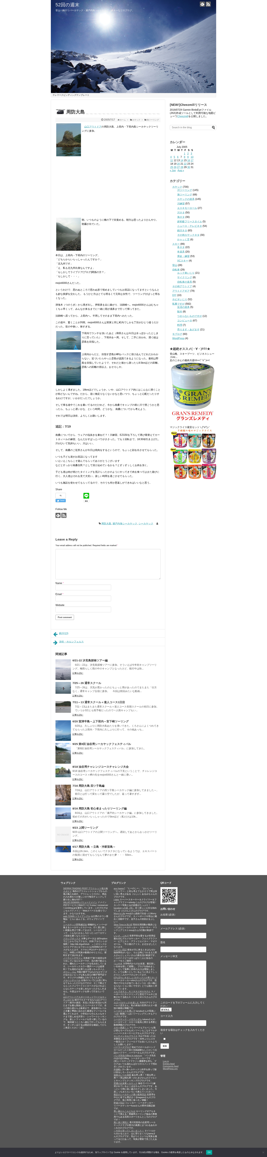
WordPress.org (170, 1068)
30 (188, 167)
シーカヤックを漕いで (124, 1011)
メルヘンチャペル (72, 980)
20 (178, 163)
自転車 (176, 269)
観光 (179, 311)
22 (185, 163)
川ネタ (181, 212)
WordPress (178, 338)
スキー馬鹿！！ (121, 1027)
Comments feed (170, 1066)
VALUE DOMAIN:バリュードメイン (80, 902)
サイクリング (184, 277)
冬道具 (181, 251)
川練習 (181, 203)
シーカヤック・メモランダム (128, 1019)
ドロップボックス (72, 938)
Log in (166, 1061)
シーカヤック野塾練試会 (75, 924)
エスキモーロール (187, 208)
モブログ (177, 334)
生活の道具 (183, 307)
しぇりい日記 (120, 949)
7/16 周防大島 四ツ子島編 (88, 785)
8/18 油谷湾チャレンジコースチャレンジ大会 (100, 766)
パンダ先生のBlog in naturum (128, 1055)
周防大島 (106, 523)
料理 (179, 325)
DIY (174, 295)
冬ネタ (181, 247)
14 (181, 160)
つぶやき (118, 963)
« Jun (173, 170)
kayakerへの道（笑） (124, 908)
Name (59, 583)
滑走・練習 (183, 256)
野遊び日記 (119, 1103)
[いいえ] (263, 1152)
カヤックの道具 (186, 199)
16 (188, 160)
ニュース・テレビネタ (189, 226)
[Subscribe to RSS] (208, 4)
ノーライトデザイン (73, 958)
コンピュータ (184, 320)
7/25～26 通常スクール (86, 683)
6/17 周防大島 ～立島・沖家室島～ (94, 846)
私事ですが (178, 304)
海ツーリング (184, 194)
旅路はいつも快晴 (122, 1075)
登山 (174, 265)
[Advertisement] (81, 184)
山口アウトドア (93, 126)
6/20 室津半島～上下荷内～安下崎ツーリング (100, 721)
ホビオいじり (179, 299)
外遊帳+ (117, 1069)
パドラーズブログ (122, 1047)
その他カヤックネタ (188, 235)
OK (209, 1152)
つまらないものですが (189, 316)
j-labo (116, 899)
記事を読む (77, 673)
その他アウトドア (182, 286)
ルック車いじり (186, 273)
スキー (176, 244)
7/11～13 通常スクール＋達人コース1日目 (98, 702)
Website (59, 605)
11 (171, 160)
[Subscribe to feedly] (202, 4)
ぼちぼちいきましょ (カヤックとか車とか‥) (135, 977)
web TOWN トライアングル (76, 916)
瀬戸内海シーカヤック (124, 523)
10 (192, 157)
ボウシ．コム (69, 972)
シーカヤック (145, 523)
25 (171, 167)
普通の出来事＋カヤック (126, 1083)
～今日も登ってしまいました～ (129, 1130)
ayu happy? (119, 888)
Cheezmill (182, 116)
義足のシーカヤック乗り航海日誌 (130, 1094)
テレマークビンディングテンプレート (71, 95)
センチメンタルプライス (126, 1036)
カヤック (177, 187)
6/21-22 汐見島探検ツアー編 (90, 660)
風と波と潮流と (121, 1122)
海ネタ (181, 217)
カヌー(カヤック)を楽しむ (126, 1002)
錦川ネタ (182, 230)
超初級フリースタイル (189, 221)
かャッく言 (183, 239)
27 (178, 167)
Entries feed (169, 1063)
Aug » (181, 170)
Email (59, 594)
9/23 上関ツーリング (85, 827)
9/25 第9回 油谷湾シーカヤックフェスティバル (101, 744)
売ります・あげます (188, 329)
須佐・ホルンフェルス (71, 641)
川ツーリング (184, 190)
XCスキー (182, 260)
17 (192, 160)
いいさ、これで (121, 935)
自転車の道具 (184, 282)
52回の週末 (67, 4)
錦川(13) (63, 633)
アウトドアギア (181, 291)
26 (175, 167)
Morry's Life (119, 913)
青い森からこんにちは (124, 1111)
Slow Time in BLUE (123, 924)
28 (181, 167)
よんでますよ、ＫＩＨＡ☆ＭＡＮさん (132, 991)
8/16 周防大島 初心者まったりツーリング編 (99, 808)
